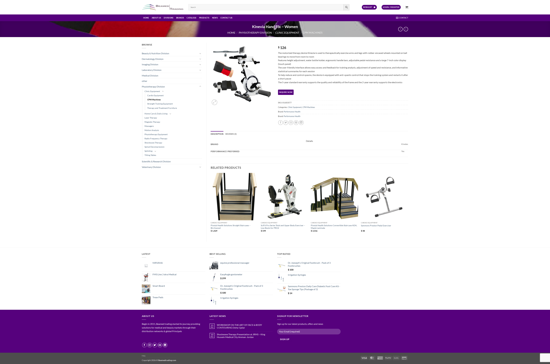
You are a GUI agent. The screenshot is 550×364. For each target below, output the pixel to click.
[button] (391, 7)
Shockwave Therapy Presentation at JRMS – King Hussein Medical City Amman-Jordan (241, 335)
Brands (180, 18)
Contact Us (226, 18)
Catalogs (191, 18)
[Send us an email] (160, 345)
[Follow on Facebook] (144, 345)
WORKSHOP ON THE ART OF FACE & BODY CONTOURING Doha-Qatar (239, 326)
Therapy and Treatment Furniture (162, 108)
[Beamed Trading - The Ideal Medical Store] (163, 7)
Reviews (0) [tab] (231, 134)
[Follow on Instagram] (149, 345)
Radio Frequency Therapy (156, 138)
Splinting (148, 151)
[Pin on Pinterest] (296, 122)
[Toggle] (200, 53)
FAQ (144, 356)
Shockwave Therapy (153, 142)
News (215, 18)
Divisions (168, 18)
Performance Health (292, 112)
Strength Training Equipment (160, 103)
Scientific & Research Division (156, 161)
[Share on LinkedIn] (301, 122)
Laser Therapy (151, 118)
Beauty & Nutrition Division (155, 53)
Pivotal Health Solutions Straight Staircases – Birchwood (231, 226)
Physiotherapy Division (255, 32)
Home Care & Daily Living (156, 113)
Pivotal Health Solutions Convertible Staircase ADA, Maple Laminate (334, 226)
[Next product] (400, 29)
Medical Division (150, 75)
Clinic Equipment (287, 32)
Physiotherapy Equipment (156, 134)
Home (146, 18)
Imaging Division (150, 64)
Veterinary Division (151, 167)
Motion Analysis (152, 130)
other (144, 81)
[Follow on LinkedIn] (165, 345)
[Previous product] (406, 29)
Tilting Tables (150, 155)
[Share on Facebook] (280, 122)
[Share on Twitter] (285, 122)
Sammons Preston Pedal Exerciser (376, 225)
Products (204, 18)
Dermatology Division (152, 59)
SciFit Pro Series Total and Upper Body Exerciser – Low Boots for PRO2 (283, 226)
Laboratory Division (151, 70)
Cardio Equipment (155, 95)
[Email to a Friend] (290, 122)
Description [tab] (217, 134)
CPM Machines (313, 32)
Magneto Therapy (152, 122)
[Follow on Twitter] (154, 345)
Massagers (149, 126)
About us (156, 18)
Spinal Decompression (154, 147)
